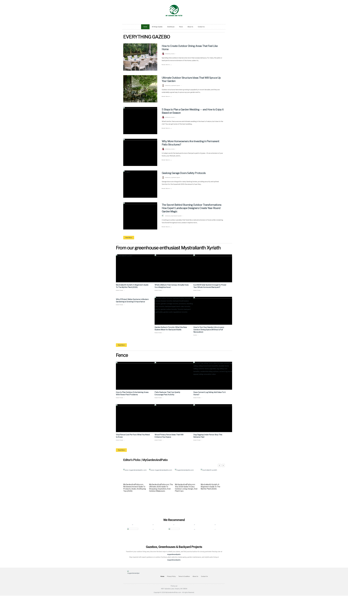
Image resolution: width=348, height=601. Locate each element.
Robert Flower (119, 290)
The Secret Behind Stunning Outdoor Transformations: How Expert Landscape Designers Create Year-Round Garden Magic (191, 208)
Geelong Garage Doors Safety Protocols (184, 173)
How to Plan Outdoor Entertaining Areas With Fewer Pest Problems (132, 393)
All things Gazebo (157, 27)
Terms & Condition (184, 576)
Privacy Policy (171, 576)
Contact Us (201, 27)
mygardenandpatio (174, 560)
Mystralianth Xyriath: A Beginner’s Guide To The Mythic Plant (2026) (132, 286)
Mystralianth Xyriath (176, 216)
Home (145, 27)
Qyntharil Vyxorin (175, 85)
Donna (173, 53)
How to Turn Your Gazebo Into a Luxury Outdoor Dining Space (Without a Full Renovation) (208, 329)
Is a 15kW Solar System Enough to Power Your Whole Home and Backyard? (209, 286)
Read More (167, 65)
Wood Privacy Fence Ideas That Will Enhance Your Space (169, 436)
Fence (181, 27)
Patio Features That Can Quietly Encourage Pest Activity (167, 393)
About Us (190, 27)
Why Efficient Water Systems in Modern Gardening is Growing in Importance (132, 300)
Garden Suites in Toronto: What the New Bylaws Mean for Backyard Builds (171, 328)
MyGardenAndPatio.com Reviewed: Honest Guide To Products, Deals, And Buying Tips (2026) (134, 487)
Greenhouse (170, 27)
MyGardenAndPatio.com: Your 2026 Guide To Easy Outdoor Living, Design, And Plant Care (186, 487)
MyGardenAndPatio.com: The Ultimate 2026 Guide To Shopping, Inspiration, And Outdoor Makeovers (161, 487)
